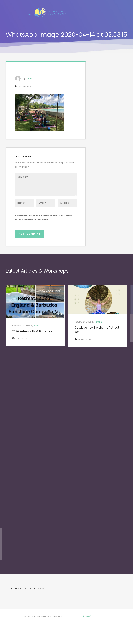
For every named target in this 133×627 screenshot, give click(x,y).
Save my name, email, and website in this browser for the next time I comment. (44, 217)
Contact (87, 615)
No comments (22, 338)
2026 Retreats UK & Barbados (32, 331)
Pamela (29, 78)
